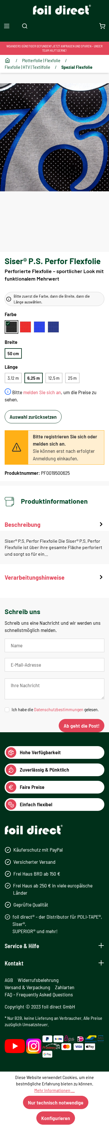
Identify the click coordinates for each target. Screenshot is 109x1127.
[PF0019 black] (11, 327)
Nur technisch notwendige (55, 1102)
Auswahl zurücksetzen (33, 417)
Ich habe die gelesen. (55, 709)
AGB (9, 980)
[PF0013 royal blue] (39, 327)
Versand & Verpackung (27, 987)
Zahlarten (64, 987)
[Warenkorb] (102, 25)
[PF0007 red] (25, 327)
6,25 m (33, 378)
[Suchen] (24, 25)
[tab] (54, 542)
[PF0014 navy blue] (53, 327)
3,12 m (13, 378)
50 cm (13, 353)
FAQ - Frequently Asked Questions (39, 994)
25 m (72, 378)
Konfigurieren (55, 1118)
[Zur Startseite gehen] (54, 10)
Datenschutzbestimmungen (58, 709)
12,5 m (54, 378)
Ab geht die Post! (81, 725)
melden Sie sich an (42, 392)
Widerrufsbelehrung (38, 980)
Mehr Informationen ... (54, 1090)
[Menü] (6, 25)
